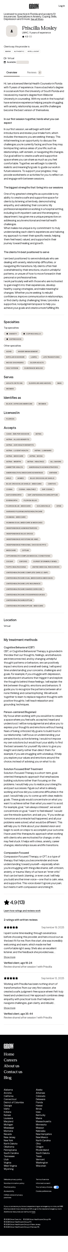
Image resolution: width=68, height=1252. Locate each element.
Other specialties (12, 345)
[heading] (14, 902)
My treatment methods (20, 640)
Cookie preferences (43, 1191)
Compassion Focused (16, 852)
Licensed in (12, 413)
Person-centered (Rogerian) (20, 712)
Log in (62, 5)
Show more (9, 957)
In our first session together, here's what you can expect (31, 120)
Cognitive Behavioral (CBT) (19, 647)
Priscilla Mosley (39, 28)
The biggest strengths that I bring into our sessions (33, 187)
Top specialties (11, 327)
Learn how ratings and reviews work (22, 910)
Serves (8, 377)
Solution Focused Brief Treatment (23, 769)
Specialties (11, 322)
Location (10, 620)
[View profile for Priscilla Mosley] (12, 33)
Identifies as (12, 398)
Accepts (10, 428)
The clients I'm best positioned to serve (26, 252)
